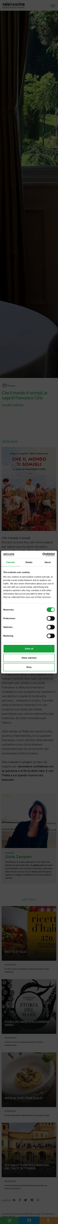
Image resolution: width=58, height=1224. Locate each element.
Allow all (29, 648)
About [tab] (47, 562)
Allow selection (29, 658)
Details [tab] (29, 562)
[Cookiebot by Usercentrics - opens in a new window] (42, 554)
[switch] (51, 618)
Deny (29, 667)
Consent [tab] (10, 562)
